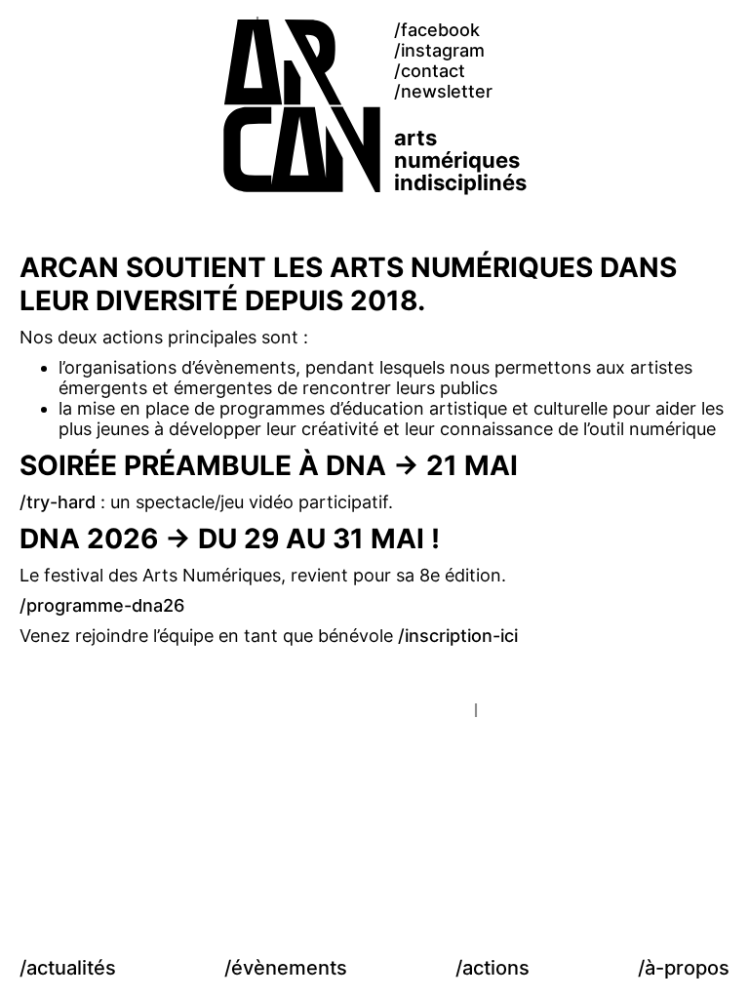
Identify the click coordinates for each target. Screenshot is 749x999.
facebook (440, 30)
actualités (71, 967)
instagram (443, 50)
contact (433, 70)
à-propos (687, 967)
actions (496, 967)
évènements (289, 967)
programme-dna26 (105, 605)
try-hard (61, 502)
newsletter (447, 91)
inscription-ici (461, 635)
